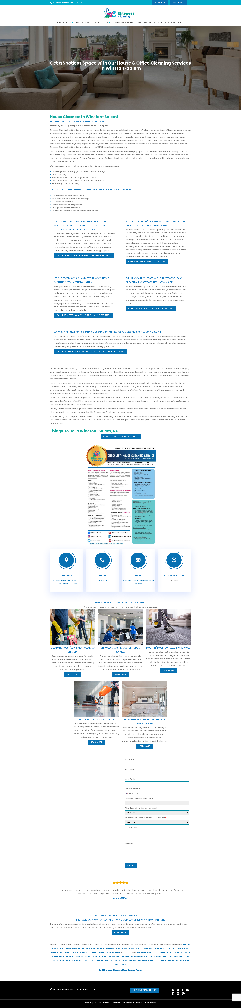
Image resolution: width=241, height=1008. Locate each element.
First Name (130, 759)
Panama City (161, 948)
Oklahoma (148, 960)
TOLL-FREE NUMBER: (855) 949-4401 (67, 2)
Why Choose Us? (83, 22)
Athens (186, 944)
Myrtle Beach (95, 956)
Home (59, 22)
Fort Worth (66, 960)
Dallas (55, 960)
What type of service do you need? (141, 808)
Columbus (86, 948)
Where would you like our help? (139, 798)
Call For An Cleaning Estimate (120, 436)
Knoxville (149, 956)
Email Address (131, 779)
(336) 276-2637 (102, 580)
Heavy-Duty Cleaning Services (96, 719)
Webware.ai (150, 1002)
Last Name (130, 769)
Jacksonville (135, 948)
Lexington (107, 960)
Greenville (109, 956)
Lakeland (64, 952)
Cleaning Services (100, 22)
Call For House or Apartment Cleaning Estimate (84, 255)
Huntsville (85, 952)
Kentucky (118, 960)
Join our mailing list (145, 990)
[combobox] (127, 793)
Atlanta (66, 948)
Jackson (184, 960)
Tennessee (172, 956)
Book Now (160, 2)
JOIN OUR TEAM (149, 22)
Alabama (141, 952)
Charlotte (153, 952)
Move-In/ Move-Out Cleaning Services (168, 647)
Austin (77, 960)
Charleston (80, 956)
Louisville (94, 960)
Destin (171, 948)
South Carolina (124, 956)
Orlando (148, 948)
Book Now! (120, 932)
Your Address (131, 827)
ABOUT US (67, 22)
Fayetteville (175, 952)
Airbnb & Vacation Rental (124, 22)
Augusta (56, 948)
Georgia (109, 948)
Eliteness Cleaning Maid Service (117, 1002)
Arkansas (172, 960)
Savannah (98, 948)
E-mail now (178, 2)
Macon (76, 948)
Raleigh (164, 952)
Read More (73, 674)
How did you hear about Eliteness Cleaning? (145, 817)
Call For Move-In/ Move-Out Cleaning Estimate (84, 315)
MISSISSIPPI (120, 964)
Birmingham (113, 952)
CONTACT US (173, 22)
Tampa (179, 948)
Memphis (138, 956)
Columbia (68, 956)
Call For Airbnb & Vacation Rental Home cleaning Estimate (90, 351)
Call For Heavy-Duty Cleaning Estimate (150, 308)
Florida (74, 952)
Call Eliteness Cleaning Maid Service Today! (120, 970)
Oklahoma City (133, 960)
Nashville (161, 956)
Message (129, 843)
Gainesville (121, 948)
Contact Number (133, 788)
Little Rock (160, 960)
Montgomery (98, 952)
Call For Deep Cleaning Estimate (146, 261)
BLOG (140, 22)
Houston (184, 956)
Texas (85, 960)
